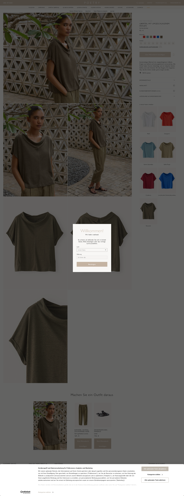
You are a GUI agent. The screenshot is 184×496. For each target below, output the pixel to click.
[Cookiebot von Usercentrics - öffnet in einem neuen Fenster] (25, 492)
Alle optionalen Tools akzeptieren (155, 469)
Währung (79, 254)
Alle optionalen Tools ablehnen (155, 480)
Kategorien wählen (44, 492)
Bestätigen (92, 264)
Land (78, 247)
